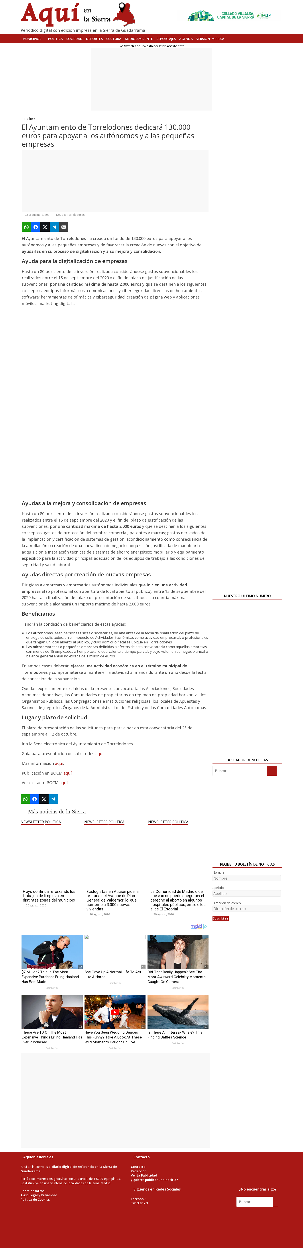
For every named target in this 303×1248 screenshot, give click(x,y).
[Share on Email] (63, 227)
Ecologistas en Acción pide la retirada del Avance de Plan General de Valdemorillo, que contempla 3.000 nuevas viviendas (113, 900)
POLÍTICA (55, 38)
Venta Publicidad (144, 1175)
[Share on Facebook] (35, 227)
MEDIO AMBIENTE (139, 38)
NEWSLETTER (32, 821)
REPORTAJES (166, 38)
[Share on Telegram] (54, 227)
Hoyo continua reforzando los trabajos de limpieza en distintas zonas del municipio (49, 896)
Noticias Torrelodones (70, 215)
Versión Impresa (210, 38)
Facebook (138, 1199)
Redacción (139, 1171)
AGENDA (186, 38)
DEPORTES (94, 38)
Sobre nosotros (32, 1191)
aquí (99, 753)
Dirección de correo (226, 903)
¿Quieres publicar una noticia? (154, 1180)
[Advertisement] (151, 79)
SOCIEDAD (74, 38)
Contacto (138, 1167)
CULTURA (113, 38)
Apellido (218, 888)
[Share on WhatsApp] (26, 227)
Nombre (218, 872)
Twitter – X (139, 1203)
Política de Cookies (35, 1199)
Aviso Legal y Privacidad (39, 1195)
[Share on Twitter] (45, 227)
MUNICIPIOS (31, 38)
